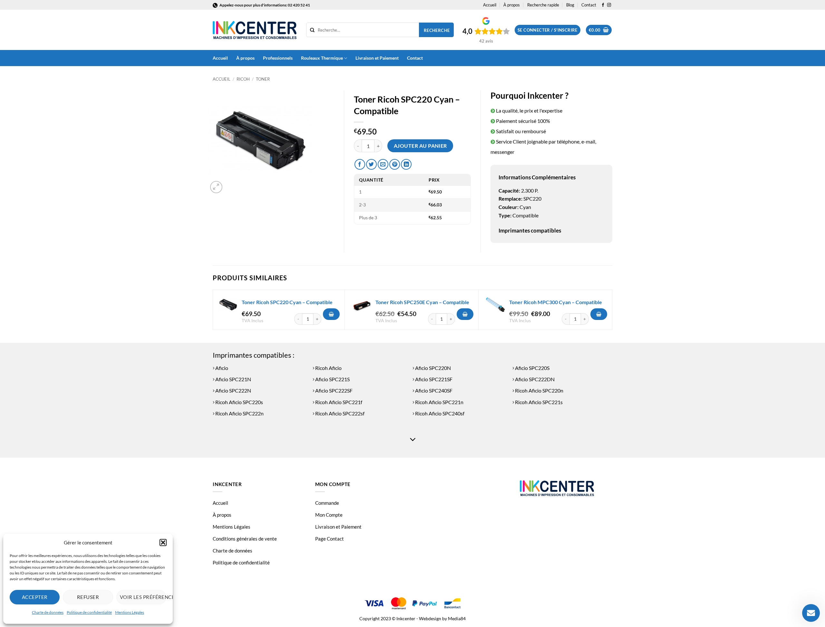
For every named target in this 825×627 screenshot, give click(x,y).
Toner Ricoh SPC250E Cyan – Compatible (422, 302)
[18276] (465, 314)
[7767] (331, 314)
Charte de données (47, 612)
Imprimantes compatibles (530, 230)
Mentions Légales (129, 612)
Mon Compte (329, 515)
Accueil (489, 4)
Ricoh (243, 79)
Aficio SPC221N (232, 379)
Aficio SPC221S (332, 379)
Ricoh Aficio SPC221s (538, 402)
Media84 (457, 618)
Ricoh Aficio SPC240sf (439, 413)
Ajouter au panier (420, 146)
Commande (327, 503)
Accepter (35, 597)
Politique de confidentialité (89, 612)
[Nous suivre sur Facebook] (603, 5)
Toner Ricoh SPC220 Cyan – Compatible (287, 302)
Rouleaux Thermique (322, 58)
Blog (570, 4)
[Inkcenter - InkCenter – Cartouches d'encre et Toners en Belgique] (254, 30)
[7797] (598, 314)
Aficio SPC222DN (534, 379)
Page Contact (329, 539)
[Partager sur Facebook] (359, 164)
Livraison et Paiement (377, 58)
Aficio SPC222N (232, 390)
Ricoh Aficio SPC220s (238, 402)
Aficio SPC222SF (333, 390)
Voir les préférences (143, 597)
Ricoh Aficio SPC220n (538, 390)
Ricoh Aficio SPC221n (438, 402)
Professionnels (278, 58)
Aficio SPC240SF (433, 390)
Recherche (437, 30)
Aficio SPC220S (531, 368)
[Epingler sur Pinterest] (394, 164)
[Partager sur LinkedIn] (406, 164)
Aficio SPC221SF (433, 379)
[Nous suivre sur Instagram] (609, 5)
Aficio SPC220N (432, 368)
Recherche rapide (543, 4)
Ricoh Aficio (328, 368)
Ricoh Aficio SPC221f (338, 402)
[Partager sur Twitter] (371, 164)
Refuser (88, 597)
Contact (588, 4)
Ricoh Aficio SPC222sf (339, 413)
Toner (263, 79)
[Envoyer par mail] (383, 164)
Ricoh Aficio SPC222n (239, 413)
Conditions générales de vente (245, 539)
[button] (163, 542)
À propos (511, 4)
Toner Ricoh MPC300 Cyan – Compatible (555, 302)
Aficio (221, 368)
